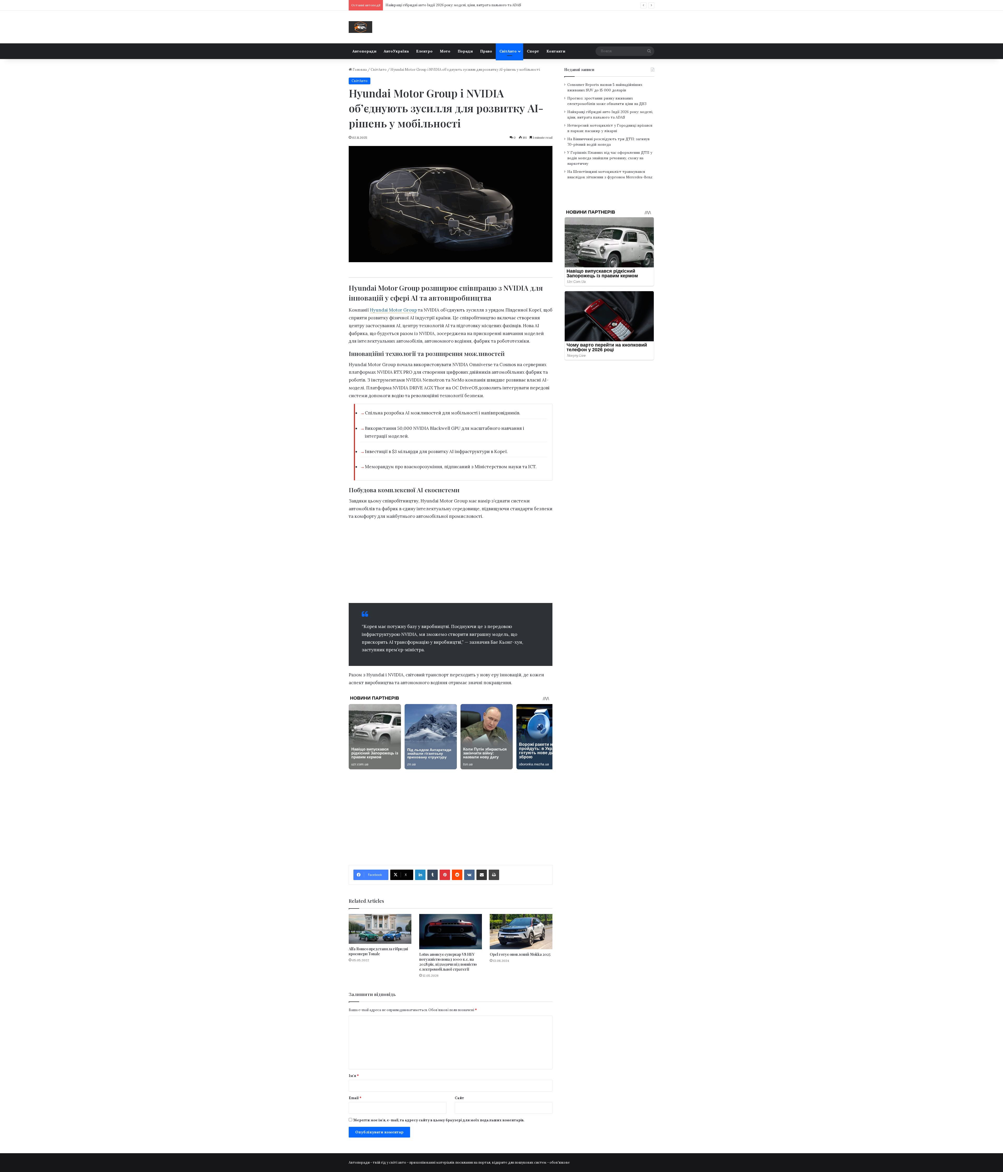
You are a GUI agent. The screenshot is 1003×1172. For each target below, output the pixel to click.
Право (486, 51)
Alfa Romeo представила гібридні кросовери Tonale (378, 951)
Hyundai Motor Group (393, 310)
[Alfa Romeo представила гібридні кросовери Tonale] (380, 929)
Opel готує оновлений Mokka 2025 (520, 954)
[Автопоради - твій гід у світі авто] (360, 27)
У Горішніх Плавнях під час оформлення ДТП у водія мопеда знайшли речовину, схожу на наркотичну (609, 158)
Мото (445, 51)
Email (355, 1098)
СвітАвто (508, 51)
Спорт (533, 51)
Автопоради (364, 51)
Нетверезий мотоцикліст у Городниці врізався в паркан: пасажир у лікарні (449, 5)
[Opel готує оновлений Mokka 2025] (521, 931)
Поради (465, 51)
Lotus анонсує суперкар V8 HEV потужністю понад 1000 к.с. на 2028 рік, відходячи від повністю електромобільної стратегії (448, 962)
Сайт (459, 1098)
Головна (359, 69)
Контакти (555, 51)
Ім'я (354, 1076)
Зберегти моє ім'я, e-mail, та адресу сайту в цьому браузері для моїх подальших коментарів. (438, 1120)
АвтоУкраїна (396, 51)
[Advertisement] (450, 561)
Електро (424, 51)
